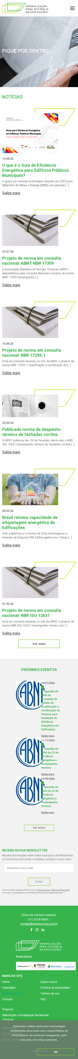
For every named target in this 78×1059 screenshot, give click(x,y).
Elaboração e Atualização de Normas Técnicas (25, 1017)
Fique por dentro (12, 993)
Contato (7, 999)
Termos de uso (49, 993)
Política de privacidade (55, 987)
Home (6, 982)
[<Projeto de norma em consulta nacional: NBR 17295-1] (30, 322)
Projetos (7, 1009)
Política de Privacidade (60, 890)
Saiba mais (11, 193)
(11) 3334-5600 (38, 919)
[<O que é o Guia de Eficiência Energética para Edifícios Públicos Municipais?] (30, 133)
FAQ (43, 999)
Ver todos (39, 827)
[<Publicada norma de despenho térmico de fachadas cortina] (30, 405)
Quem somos (48, 982)
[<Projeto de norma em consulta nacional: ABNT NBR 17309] (30, 230)
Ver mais (39, 644)
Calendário (8, 987)
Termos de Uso (44, 890)
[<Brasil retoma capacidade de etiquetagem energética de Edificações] (30, 489)
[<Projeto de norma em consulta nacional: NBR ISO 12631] (30, 582)
